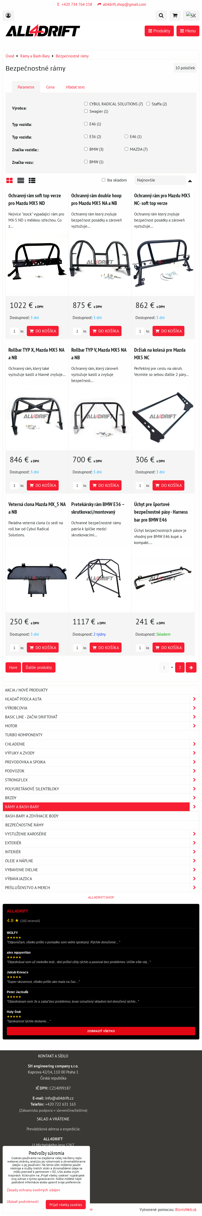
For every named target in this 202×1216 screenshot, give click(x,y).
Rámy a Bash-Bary (22, 806)
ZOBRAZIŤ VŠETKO (101, 1031)
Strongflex (16, 779)
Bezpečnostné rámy (24, 824)
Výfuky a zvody (19, 753)
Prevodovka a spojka (25, 761)
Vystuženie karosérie (26, 833)
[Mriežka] (9, 182)
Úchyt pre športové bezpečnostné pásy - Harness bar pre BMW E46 (161, 512)
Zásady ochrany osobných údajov (33, 1189)
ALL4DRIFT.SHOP (101, 897)
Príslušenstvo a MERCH (27, 887)
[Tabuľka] (32, 182)
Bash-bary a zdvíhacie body (31, 815)
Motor (11, 725)
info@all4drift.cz (59, 1098)
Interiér (13, 851)
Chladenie (15, 744)
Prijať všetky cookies (65, 1204)
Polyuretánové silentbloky (32, 788)
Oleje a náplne (19, 860)
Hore (13, 667)
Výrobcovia (16, 707)
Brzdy (10, 797)
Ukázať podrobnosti (23, 1201)
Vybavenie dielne (21, 869)
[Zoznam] (21, 182)
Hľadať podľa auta (23, 699)
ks (21, 331)
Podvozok (14, 770)
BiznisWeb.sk (185, 1209)
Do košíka (44, 331)
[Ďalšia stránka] (191, 667)
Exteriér (13, 842)
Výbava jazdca (18, 878)
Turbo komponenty (23, 734)
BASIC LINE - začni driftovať (31, 716)
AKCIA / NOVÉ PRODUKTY (26, 690)
